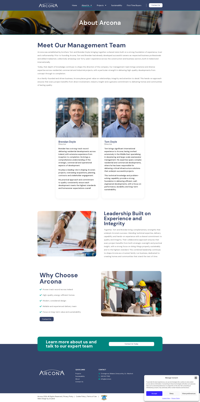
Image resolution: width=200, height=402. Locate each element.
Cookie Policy (166, 398)
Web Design (42, 399)
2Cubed (52, 399)
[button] (196, 378)
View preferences (189, 393)
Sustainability (116, 5)
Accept (154, 393)
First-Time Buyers (134, 5)
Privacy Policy (175, 398)
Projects (100, 5)
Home (74, 5)
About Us (85, 5)
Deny (172, 393)
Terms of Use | (93, 396)
